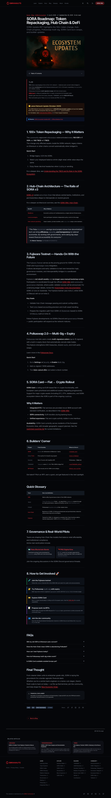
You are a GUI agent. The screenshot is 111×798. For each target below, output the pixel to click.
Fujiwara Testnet (36, 263)
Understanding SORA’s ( (45, 113)
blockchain (47, 97)
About (61, 3)
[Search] (88, 3)
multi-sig (47, 589)
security (52, 232)
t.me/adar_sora (73, 451)
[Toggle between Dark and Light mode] (83, 3)
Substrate (66, 311)
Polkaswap (32, 91)
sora (29, 707)
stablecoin (69, 501)
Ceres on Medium (74, 456)
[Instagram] (88, 793)
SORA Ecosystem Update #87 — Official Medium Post (48, 119)
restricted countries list (35, 429)
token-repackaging (41, 707)
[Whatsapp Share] (79, 707)
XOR (53, 113)
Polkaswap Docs (46, 353)
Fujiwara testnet (50, 87)
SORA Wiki (100, 3)
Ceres (45, 95)
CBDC (61, 97)
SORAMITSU (54, 240)
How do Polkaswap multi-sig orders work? (41, 656)
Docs (45, 3)
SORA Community (28, 794)
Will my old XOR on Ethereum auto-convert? (42, 642)
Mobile (39, 451)
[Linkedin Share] (75, 707)
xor (33, 707)
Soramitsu (31, 554)
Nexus (35, 314)
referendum (51, 138)
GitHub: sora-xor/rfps (75, 468)
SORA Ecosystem (40, 15)
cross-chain (67, 221)
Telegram (40, 464)
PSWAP (30, 507)
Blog (50, 3)
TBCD (29, 502)
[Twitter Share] (68, 707)
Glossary (55, 3)
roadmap (68, 396)
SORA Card (32, 93)
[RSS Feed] (92, 3)
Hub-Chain (32, 87)
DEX (48, 464)
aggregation (53, 591)
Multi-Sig (61, 362)
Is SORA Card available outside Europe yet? (42, 661)
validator (58, 110)
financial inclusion (62, 555)
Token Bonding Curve (48, 501)
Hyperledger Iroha (42, 266)
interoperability (78, 87)
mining (55, 507)
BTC (60, 393)
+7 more (50, 707)
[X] (84, 793)
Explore (40, 3)
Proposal (57, 610)
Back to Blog (34, 718)
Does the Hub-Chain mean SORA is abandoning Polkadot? (47, 646)
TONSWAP (56, 95)
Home (28, 15)
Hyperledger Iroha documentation (67, 288)
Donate (66, 3)
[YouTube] (95, 793)
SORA (50, 85)
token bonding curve (73, 503)
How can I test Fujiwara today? (37, 651)
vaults (65, 345)
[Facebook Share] (71, 707)
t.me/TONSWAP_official (75, 464)
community (34, 138)
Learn (35, 3)
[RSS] (99, 793)
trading (61, 166)
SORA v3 (30, 195)
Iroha (35, 307)
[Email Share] (83, 707)
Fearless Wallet (69, 591)
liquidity (51, 507)
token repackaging (37, 85)
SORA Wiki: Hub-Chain (69, 203)
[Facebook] (91, 793)
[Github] (103, 793)
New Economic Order (50, 687)
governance (31, 285)
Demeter (50, 95)
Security (46, 362)
